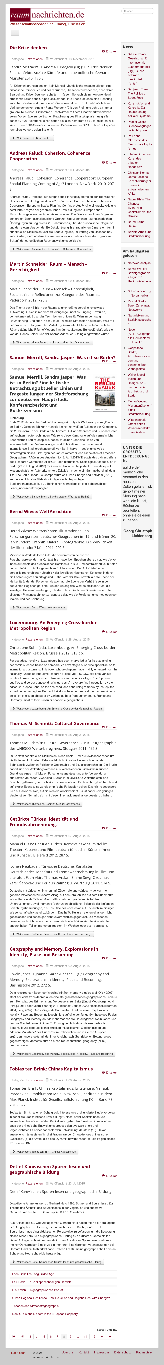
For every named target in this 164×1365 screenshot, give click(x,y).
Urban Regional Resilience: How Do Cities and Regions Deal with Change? (61, 1298)
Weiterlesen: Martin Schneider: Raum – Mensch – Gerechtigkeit (53, 342)
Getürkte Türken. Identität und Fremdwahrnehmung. (44, 821)
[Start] (14, 1336)
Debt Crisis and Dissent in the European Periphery (45, 1314)
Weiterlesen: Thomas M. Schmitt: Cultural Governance (48, 804)
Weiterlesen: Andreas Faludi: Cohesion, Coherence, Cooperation (53, 249)
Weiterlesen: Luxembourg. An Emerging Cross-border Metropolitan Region (59, 708)
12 (93, 1336)
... (37, 1336)
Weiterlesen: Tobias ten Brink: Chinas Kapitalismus (46, 1151)
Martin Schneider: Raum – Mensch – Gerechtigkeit (48, 266)
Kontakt (84, 1352)
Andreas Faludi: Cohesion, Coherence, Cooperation (51, 156)
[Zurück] (22, 1336)
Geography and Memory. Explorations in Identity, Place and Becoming (54, 951)
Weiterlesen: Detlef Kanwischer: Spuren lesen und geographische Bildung (58, 1262)
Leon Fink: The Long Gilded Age (33, 1274)
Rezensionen (34, 59)
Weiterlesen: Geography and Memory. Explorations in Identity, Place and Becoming (64, 1054)
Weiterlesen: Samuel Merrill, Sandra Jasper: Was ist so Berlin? (52, 496)
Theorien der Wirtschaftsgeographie (35, 1306)
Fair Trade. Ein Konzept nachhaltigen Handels (41, 1282)
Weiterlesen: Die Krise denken (33, 138)
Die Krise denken (28, 47)
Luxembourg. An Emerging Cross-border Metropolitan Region (53, 625)
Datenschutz (122, 1352)
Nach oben (18, 1352)
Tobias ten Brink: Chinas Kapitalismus (51, 1069)
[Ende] (110, 1336)
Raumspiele (144, 1352)
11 (85, 1336)
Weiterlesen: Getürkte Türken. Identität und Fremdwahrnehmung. (53, 934)
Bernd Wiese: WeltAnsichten (40, 511)
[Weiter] (102, 1336)
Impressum (101, 1352)
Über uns (68, 1352)
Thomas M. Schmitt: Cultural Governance (55, 723)
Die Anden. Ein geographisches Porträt (37, 1290)
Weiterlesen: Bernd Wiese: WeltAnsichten (40, 607)
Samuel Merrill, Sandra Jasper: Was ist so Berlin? (62, 357)
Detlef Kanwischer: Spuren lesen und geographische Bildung (50, 1169)
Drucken (111, 51)
